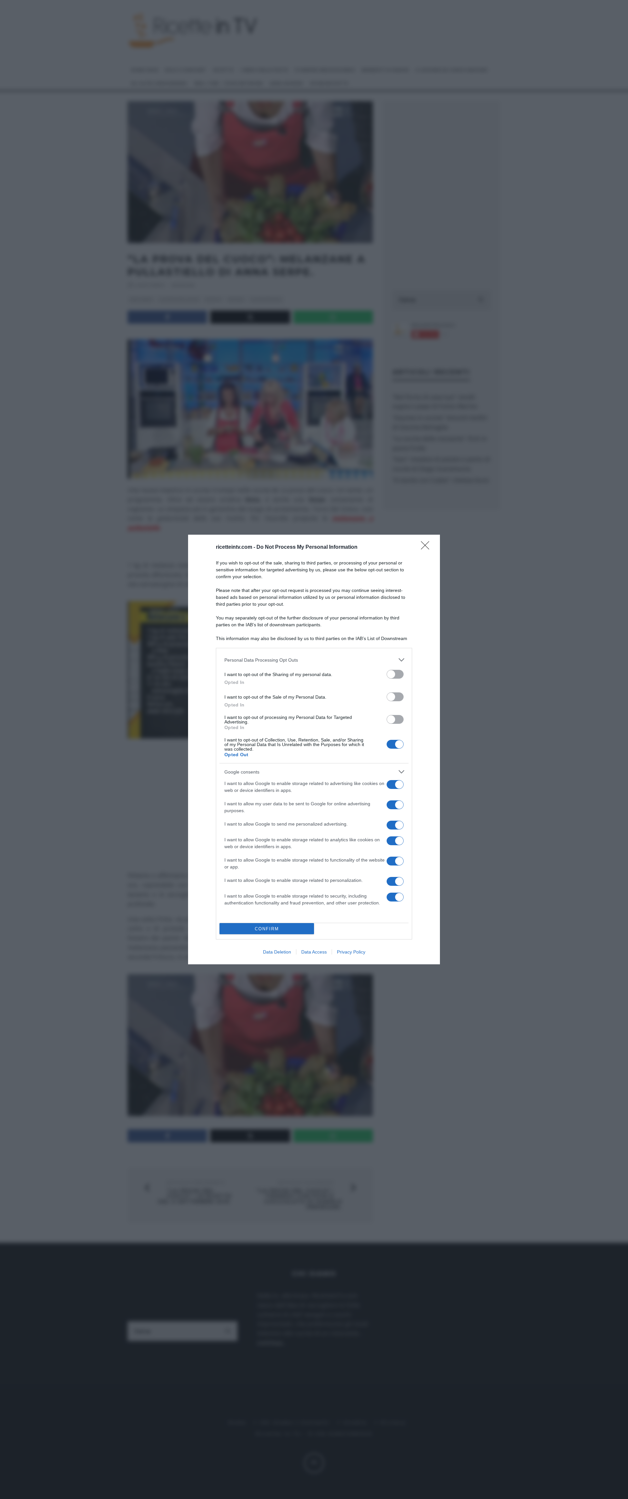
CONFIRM (267, 928)
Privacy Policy (351, 952)
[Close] (427, 547)
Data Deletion (277, 952)
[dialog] (314, 749)
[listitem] (314, 659)
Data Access (314, 952)
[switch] (395, 674)
